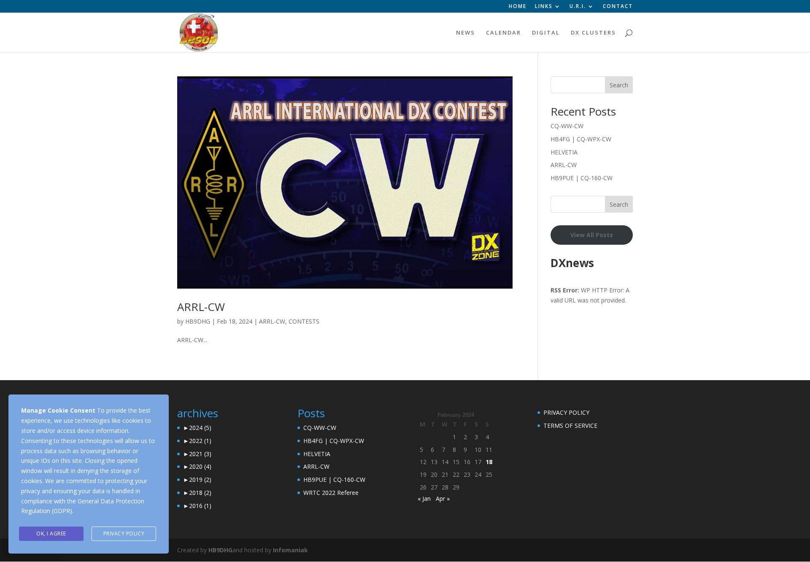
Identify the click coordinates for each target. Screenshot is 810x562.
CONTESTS (304, 321)
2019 (200, 480)
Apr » (443, 498)
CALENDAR (503, 33)
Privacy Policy (124, 533)
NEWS (465, 33)
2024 (200, 428)
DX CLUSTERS (593, 33)
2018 (200, 493)
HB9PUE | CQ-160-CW (582, 178)
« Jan (424, 498)
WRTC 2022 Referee (331, 493)
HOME (517, 7)
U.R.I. (578, 7)
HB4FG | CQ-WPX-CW (581, 139)
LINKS (544, 7)
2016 (200, 506)
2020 (200, 466)
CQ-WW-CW (567, 126)
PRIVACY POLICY (566, 412)
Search (619, 85)
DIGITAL (546, 33)
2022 (200, 441)
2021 (200, 454)
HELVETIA (564, 152)
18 (489, 462)
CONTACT (618, 7)
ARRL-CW (201, 306)
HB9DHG (197, 321)
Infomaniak (290, 550)
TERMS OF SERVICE (570, 426)
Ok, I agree (51, 533)
